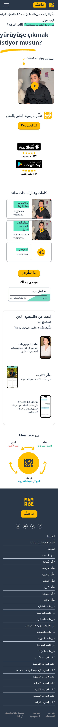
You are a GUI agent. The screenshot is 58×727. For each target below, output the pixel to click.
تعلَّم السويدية (48, 593)
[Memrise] (51, 5)
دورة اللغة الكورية (46, 638)
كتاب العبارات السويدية (44, 695)
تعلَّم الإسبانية (49, 580)
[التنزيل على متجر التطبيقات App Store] (29, 147)
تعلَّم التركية (48, 14)
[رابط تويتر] (32, 526)
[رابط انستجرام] (18, 526)
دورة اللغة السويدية (46, 644)
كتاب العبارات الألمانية (44, 657)
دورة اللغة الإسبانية (46, 632)
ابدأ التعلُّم (39, 4)
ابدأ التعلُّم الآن (29, 273)
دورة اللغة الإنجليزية (45, 619)
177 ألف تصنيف (29, 156)
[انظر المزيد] (6, 5)
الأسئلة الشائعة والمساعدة (42, 542)
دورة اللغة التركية (31, 14)
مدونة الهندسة (48, 555)
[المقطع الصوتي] (41, 252)
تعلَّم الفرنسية (48, 568)
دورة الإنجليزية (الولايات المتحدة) (40, 625)
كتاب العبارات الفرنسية (44, 663)
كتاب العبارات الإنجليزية (44, 676)
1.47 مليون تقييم (29, 173)
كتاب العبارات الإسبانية (44, 683)
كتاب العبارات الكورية (45, 689)
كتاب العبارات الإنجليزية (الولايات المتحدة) (35, 670)
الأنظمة (51, 548)
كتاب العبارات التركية (10, 14)
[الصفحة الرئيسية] (48, 115)
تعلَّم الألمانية (49, 561)
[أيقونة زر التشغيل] (34, 86)
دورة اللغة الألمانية (46, 606)
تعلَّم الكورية (49, 587)
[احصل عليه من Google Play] (29, 164)
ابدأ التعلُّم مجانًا (29, 125)
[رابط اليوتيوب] (25, 526)
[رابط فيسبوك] (40, 526)
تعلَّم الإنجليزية (48, 574)
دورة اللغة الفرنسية (46, 612)
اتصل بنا (51, 536)
